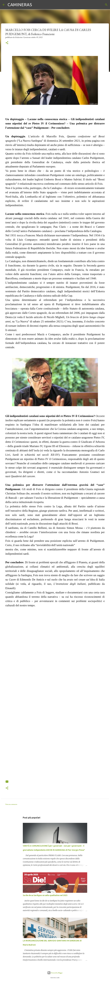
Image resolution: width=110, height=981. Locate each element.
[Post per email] (7, 782)
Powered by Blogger (57, 973)
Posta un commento (11, 804)
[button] (7, 43)
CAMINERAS (20, 4)
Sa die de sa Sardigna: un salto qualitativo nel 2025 (45, 895)
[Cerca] (35, 4)
